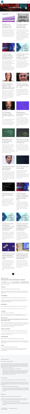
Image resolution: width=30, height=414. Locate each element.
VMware (3, 282)
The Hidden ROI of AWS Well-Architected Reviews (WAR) (8, 168)
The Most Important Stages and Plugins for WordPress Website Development (14, 330)
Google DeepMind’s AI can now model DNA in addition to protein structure (13, 297)
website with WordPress (8, 322)
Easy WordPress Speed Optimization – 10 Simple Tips (11, 368)
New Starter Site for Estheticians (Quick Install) (10, 386)
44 (8, 273)
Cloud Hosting (4, 377)
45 (10, 273)
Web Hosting (11, 408)
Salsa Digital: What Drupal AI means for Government (7, 141)
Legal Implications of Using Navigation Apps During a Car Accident (12, 338)
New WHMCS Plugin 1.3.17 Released (7, 312)
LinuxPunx (3, 311)
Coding (2, 345)
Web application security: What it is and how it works (22, 114)
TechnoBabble (4, 295)
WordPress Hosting (4, 317)
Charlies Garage (4, 336)
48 (18, 273)
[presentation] (8, 17)
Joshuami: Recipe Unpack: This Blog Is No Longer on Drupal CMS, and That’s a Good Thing (22, 196)
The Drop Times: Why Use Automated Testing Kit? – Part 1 (22, 85)
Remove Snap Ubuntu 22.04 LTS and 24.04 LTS (8, 195)
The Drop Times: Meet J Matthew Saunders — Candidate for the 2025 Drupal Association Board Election (22, 227)
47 (15, 273)
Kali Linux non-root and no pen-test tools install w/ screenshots (22, 141)
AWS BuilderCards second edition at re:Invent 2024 (11, 401)
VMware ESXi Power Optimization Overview (13, 279)
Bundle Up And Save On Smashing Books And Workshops (11, 396)
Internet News (4, 52)
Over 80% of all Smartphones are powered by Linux (6, 26)
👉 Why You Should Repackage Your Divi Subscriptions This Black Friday (13, 379)
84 (21, 273)
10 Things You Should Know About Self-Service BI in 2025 (22, 26)
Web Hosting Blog (5, 359)
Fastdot (15, 408)
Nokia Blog (3, 394)
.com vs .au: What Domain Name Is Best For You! (9, 347)
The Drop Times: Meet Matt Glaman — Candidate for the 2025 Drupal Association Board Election (8, 227)
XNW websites (4, 304)
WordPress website (16, 325)
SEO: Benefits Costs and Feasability (7, 361)
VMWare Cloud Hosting (4, 278)
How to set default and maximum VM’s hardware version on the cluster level (14, 306)
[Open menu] (28, 2)
